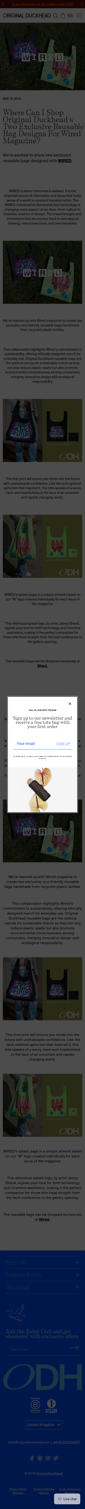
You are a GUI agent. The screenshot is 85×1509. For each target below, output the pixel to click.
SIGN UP (63, 744)
